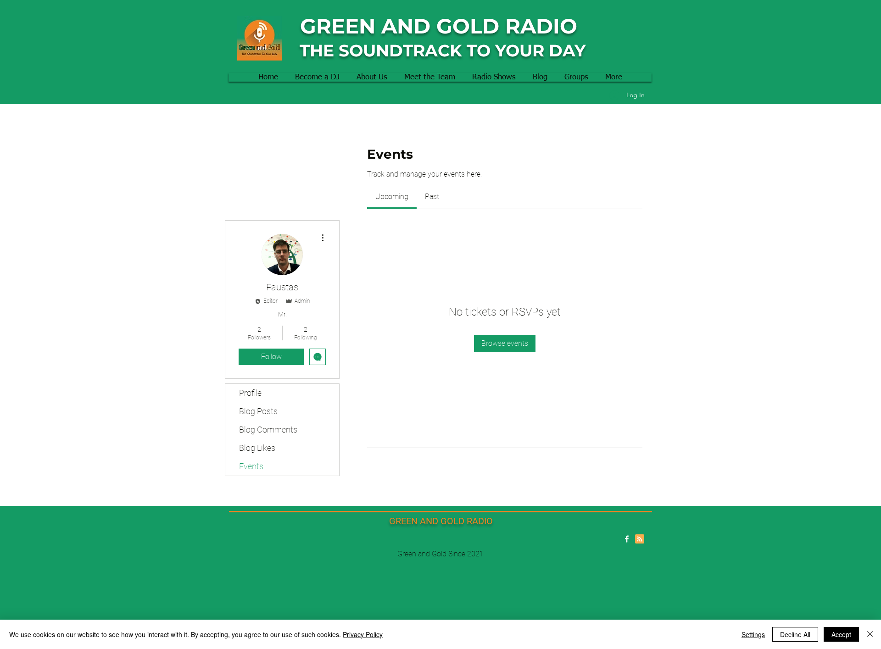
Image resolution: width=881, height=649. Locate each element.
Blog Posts (258, 411)
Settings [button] (753, 634)
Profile (250, 393)
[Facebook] (626, 539)
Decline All (795, 634)
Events (251, 466)
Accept (841, 634)
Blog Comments (268, 429)
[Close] (869, 634)
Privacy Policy (363, 634)
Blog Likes (257, 448)
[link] (391, 196)
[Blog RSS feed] (639, 539)
